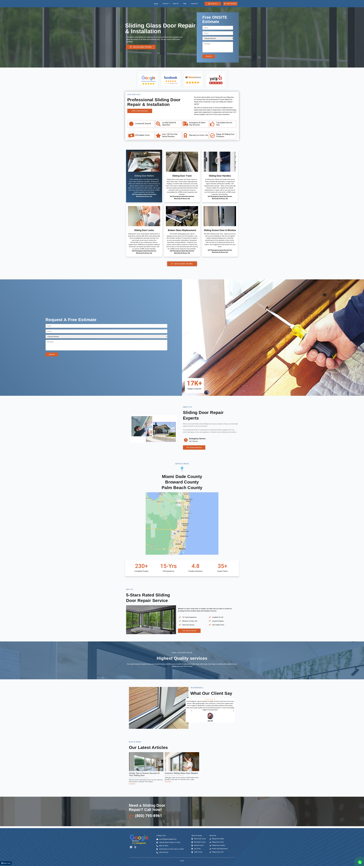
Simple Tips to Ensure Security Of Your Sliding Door (144, 774)
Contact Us (194, 3)
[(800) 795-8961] (131, 816)
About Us (176, 3)
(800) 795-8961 (148, 816)
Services (165, 3)
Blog (184, 3)
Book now (7, 863)
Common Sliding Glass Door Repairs (181, 773)
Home (156, 3)
